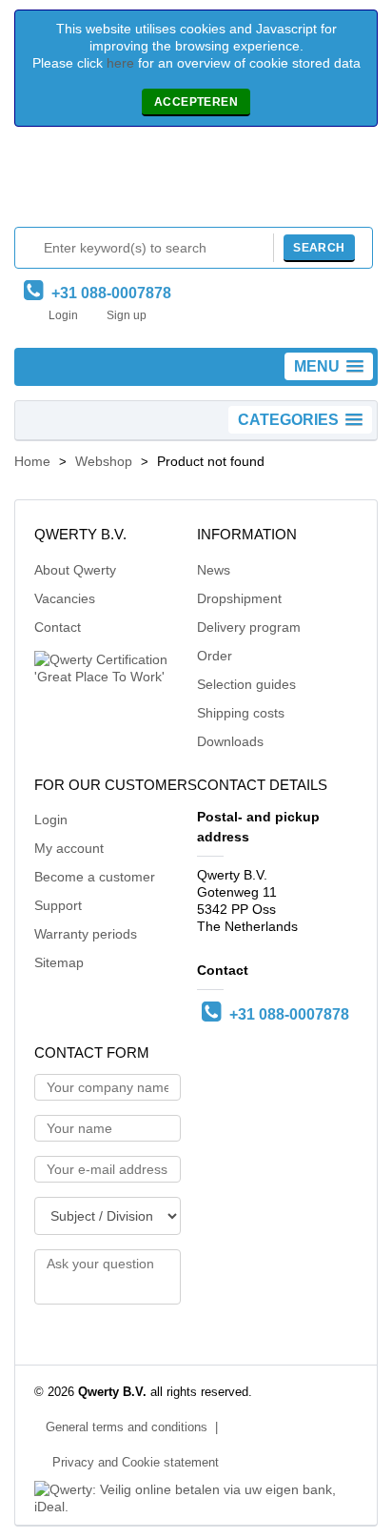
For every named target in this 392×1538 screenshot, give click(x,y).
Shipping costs (240, 712)
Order (214, 655)
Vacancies (64, 598)
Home (32, 461)
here (120, 63)
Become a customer (94, 876)
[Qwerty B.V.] (196, 181)
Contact (57, 627)
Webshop (103, 461)
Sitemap (59, 962)
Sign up (127, 315)
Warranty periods (85, 933)
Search (318, 247)
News (213, 569)
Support (58, 905)
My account (69, 848)
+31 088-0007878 (107, 293)
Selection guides (246, 684)
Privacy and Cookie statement (135, 1462)
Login (63, 315)
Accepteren (196, 102)
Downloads (230, 741)
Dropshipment (239, 598)
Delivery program (249, 627)
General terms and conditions (126, 1427)
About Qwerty (75, 569)
